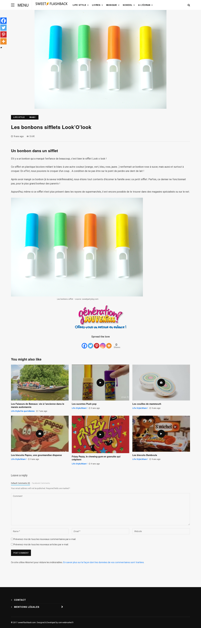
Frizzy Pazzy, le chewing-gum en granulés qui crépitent (96, 458)
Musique (111, 4)
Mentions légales (26, 606)
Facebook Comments (41, 483)
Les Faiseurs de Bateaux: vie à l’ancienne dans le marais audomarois (37, 405)
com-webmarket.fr (65, 622)
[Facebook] (84, 343)
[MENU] (12, 5)
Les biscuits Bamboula (144, 455)
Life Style (79, 4)
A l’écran (144, 4)
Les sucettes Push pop (84, 403)
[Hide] (1, 47)
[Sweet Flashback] (51, 6)
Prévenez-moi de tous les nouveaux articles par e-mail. (41, 544)
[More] (109, 343)
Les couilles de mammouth (146, 403)
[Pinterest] (96, 343)
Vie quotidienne (27, 411)
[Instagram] (103, 343)
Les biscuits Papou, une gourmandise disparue (36, 455)
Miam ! (33, 117)
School (127, 4)
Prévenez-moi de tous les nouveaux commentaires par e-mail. (45, 539)
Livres (96, 4)
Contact (20, 599)
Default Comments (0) (20, 483)
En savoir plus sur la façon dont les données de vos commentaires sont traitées (103, 562)
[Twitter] (90, 343)
